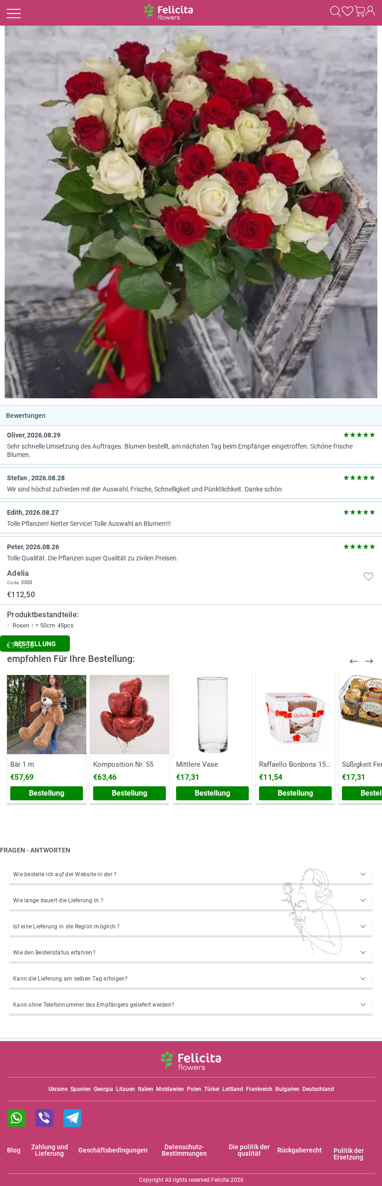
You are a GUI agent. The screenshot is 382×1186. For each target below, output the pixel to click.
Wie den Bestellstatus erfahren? (54, 952)
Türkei (211, 1089)
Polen (194, 1089)
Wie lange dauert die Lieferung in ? (58, 900)
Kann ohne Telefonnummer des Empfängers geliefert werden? (93, 1005)
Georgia (103, 1089)
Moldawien (170, 1089)
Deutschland (318, 1089)
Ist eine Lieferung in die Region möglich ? (66, 926)
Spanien (80, 1089)
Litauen (125, 1089)
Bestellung (46, 793)
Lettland (232, 1089)
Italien (145, 1089)
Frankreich (259, 1089)
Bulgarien (287, 1089)
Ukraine (58, 1089)
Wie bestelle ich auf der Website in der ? (64, 874)
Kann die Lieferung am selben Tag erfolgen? (70, 978)
